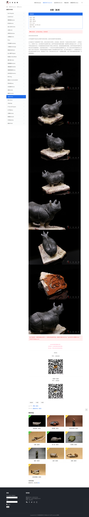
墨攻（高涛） (37, 460)
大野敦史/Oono (11, 36)
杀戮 (37, 402)
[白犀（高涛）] (55, 455)
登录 (38, 482)
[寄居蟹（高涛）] (55, 422)
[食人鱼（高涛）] (55, 439)
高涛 (42, 402)
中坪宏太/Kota (11, 120)
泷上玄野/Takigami (12, 53)
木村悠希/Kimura (11, 86)
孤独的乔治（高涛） (37, 408)
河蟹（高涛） (36, 406)
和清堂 (58, 515)
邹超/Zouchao (11, 93)
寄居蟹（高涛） (55, 428)
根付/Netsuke (37, 2)
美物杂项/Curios (74, 2)
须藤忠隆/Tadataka (12, 66)
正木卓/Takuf (10, 16)
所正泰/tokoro (10, 23)
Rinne (9, 40)
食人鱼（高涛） (55, 444)
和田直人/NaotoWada (12, 56)
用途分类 (66, 2)
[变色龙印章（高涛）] (74, 422)
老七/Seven (10, 100)
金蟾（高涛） (74, 460)
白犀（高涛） (55, 460)
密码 (7, 499)
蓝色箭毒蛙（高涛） (37, 477)
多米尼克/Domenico (12, 73)
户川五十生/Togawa (12, 106)
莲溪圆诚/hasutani (11, 63)
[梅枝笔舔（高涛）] (37, 422)
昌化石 (31, 402)
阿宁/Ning (10, 76)
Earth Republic (11, 13)
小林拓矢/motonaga (12, 46)
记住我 (8, 504)
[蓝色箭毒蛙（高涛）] (37, 471)
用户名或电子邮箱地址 (11, 495)
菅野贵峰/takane (11, 20)
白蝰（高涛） (37, 444)
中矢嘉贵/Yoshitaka (12, 43)
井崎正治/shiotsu (11, 33)
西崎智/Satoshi (11, 116)
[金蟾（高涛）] (74, 455)
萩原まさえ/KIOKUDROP (13, 80)
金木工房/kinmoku (11, 26)
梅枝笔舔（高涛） (37, 428)
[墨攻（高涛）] (37, 455)
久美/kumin (10, 30)
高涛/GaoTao (10, 96)
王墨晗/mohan (11, 113)
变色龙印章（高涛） (74, 428)
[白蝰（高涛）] (37, 439)
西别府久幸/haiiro (11, 50)
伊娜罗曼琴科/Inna (11, 70)
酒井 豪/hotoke (11, 60)
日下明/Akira (10, 110)
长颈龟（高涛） (74, 444)
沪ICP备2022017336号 (47, 515)
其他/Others (10, 123)
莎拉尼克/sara (10, 83)
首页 (7, 6)
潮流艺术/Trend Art (47, 2)
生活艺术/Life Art (58, 2)
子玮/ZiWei (10, 103)
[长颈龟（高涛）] (74, 439)
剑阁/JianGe (10, 90)
